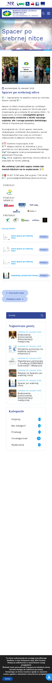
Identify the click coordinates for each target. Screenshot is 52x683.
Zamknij (7, 679)
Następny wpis (13, 299)
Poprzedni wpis (16, 293)
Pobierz (43, 237)
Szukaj (43, 13)
